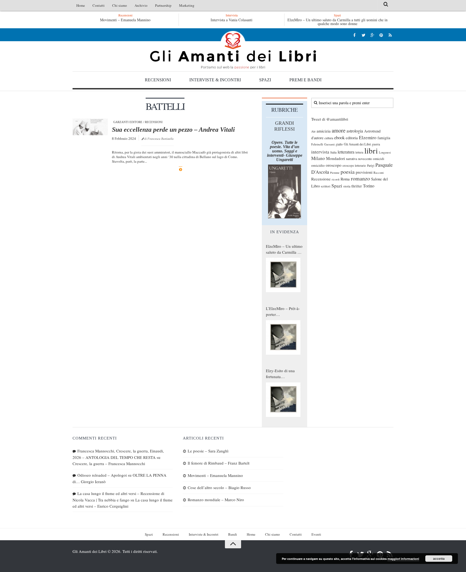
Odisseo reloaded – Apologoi (102, 475)
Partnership (163, 5)
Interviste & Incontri (215, 80)
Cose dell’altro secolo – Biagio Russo (219, 487)
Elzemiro (367, 137)
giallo (339, 144)
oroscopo (333, 165)
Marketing (186, 5)
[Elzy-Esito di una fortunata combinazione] (283, 399)
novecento (365, 158)
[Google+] (372, 35)
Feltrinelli (317, 144)
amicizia (324, 131)
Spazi (265, 80)
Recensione (321, 179)
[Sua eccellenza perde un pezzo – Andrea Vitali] (90, 126)
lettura (359, 152)
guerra (376, 144)
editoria (352, 137)
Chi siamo (119, 5)
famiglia (384, 137)
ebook (339, 137)
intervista (320, 152)
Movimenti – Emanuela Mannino (125, 19)
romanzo (360, 178)
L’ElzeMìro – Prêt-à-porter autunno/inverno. (283, 312)
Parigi (370, 165)
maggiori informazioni (403, 559)
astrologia (355, 131)
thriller (356, 186)
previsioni (364, 172)
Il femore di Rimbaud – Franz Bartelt (218, 463)
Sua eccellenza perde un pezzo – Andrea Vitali (173, 129)
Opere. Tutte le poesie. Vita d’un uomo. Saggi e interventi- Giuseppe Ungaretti (284, 151)
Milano (318, 158)
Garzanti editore (127, 122)
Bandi (232, 534)
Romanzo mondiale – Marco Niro (216, 499)
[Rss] (390, 35)
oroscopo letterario (354, 165)
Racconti (379, 173)
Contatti (98, 5)
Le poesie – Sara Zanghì (208, 451)
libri (371, 150)
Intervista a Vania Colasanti (231, 19)
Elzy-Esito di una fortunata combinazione (280, 374)
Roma (345, 179)
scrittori (325, 186)
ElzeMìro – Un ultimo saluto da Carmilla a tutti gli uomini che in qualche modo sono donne (337, 21)
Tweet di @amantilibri (329, 119)
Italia (333, 152)
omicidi (378, 158)
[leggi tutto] (180, 169)
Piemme (335, 173)
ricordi (336, 179)
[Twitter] (363, 35)
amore (338, 130)
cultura (328, 138)
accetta (439, 558)
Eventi (316, 534)
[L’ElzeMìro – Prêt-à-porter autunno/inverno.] (283, 337)
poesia (348, 171)
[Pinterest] (381, 35)
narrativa (351, 158)
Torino (368, 186)
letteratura (346, 152)
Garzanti (329, 144)
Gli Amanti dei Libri (233, 50)
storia (346, 186)
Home (80, 5)
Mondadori (335, 158)
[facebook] (354, 35)
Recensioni (158, 80)
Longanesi (385, 152)
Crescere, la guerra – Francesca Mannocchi (109, 463)
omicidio (318, 165)
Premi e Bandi (305, 80)
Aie (313, 131)
